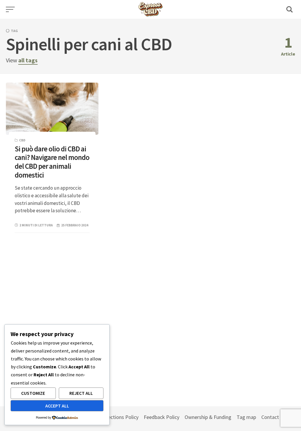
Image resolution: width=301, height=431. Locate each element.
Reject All (81, 393)
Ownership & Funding (208, 417)
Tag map (246, 417)
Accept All (57, 406)
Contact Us (273, 417)
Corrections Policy (118, 417)
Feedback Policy (161, 417)
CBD (22, 140)
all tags (28, 60)
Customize (33, 393)
